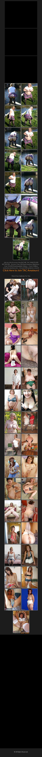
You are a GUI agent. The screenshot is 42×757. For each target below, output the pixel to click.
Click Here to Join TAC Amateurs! (21, 270)
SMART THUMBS (25, 633)
